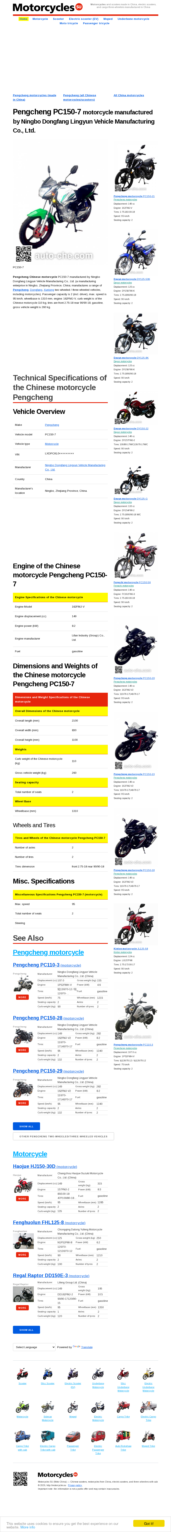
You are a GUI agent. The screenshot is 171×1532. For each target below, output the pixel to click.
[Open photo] (60, 202)
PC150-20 (134, 678)
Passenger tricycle (96, 23)
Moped (108, 18)
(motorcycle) (47, 965)
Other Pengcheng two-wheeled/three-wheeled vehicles (63, 1136)
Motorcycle (40, 18)
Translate (87, 1347)
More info (27, 1526)
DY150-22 (131, 428)
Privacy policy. (75, 1485)
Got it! (149, 1523)
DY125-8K (131, 357)
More (22, 997)
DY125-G (131, 498)
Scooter (58, 18)
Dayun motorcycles (123, 283)
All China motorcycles (129, 95)
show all (26, 1126)
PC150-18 (134, 870)
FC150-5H (132, 582)
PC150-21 (134, 196)
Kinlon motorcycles (123, 952)
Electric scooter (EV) (83, 18)
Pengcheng (52, 424)
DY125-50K (132, 279)
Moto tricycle (69, 23)
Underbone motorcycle (133, 18)
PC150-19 (134, 774)
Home (24, 18)
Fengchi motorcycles (124, 586)
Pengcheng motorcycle (48, 952)
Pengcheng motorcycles (125, 199)
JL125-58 (131, 948)
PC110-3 (133, 1044)
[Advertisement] (85, 59)
